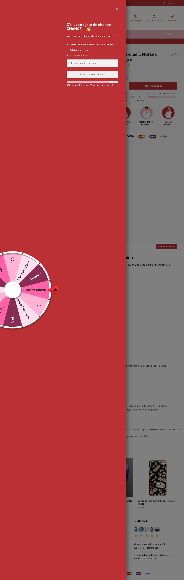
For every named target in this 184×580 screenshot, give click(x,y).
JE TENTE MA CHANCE (92, 74)
